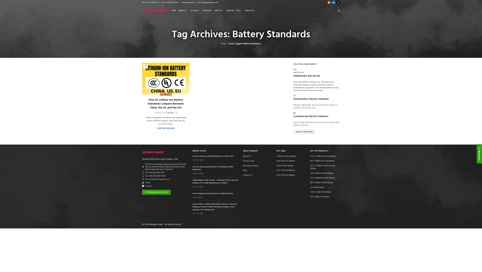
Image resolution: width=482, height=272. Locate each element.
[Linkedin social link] (333, 2)
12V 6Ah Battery (317, 187)
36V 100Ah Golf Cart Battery (322, 161)
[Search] (338, 10)
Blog (245, 170)
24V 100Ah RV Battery (320, 197)
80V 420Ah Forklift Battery (321, 182)
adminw (170, 113)
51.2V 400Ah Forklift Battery (322, 178)
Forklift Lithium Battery (286, 156)
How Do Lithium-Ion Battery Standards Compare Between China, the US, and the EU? (166, 104)
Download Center (250, 165)
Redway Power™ (156, 224)
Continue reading (166, 128)
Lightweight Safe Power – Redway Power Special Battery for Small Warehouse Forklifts (215, 182)
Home (223, 43)
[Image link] (153, 152)
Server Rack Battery (285, 165)
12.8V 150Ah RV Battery (320, 192)
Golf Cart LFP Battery (285, 161)
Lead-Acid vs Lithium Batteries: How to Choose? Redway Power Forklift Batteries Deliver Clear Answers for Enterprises (215, 206)
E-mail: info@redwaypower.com (208, 2)
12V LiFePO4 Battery (285, 170)
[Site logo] (155, 10)
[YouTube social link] (329, 2)
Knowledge (166, 94)
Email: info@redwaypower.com (157, 179)
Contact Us (248, 175)
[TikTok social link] (338, 2)
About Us (247, 156)
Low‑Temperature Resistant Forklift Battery (213, 193)
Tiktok (147, 183)
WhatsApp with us (188, 2)
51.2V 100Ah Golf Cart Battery (323, 156)
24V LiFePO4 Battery (285, 175)
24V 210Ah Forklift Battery (321, 173)
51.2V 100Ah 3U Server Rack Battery (322, 167)
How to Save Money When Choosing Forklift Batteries (213, 168)
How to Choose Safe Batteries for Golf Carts (213, 156)
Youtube (148, 186)
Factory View (248, 161)
